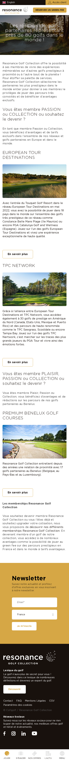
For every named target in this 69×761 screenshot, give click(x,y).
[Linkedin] (23, 733)
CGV (52, 701)
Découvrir (14, 689)
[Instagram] (13, 733)
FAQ (19, 701)
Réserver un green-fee (50, 10)
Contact (8, 701)
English (11, 2)
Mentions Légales (35, 701)
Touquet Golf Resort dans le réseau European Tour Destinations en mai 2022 (33, 207)
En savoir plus (18, 254)
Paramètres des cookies (17, 705)
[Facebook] (4, 733)
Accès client (59, 2)
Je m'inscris (24, 626)
